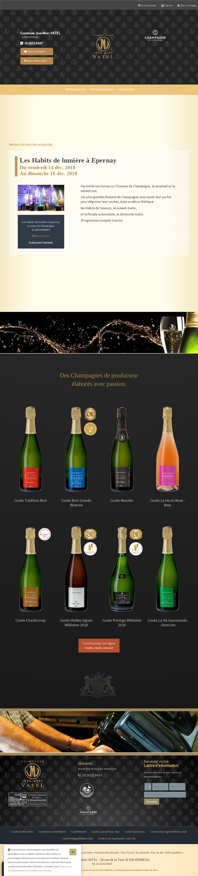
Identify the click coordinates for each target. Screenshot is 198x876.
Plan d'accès (42, 236)
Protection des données (106, 852)
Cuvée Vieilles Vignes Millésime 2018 (168, 831)
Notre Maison (75, 89)
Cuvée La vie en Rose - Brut (105, 831)
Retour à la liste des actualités (30, 144)
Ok (73, 851)
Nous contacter (36, 51)
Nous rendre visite (36, 60)
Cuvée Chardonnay (135, 831)
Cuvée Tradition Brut (22, 831)
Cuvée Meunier (78, 831)
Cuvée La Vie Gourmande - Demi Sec (117, 838)
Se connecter (143, 852)
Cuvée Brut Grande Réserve (52, 831)
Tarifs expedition (174, 852)
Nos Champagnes (101, 89)
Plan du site (157, 852)
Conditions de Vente (82, 852)
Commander (127, 89)
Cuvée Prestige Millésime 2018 (77, 838)
